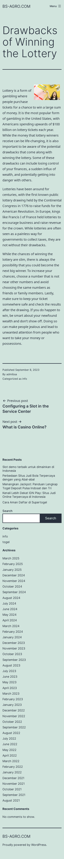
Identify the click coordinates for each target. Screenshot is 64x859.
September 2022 (14, 727)
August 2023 (11, 665)
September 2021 (13, 795)
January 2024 (12, 637)
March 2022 (10, 761)
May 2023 (9, 682)
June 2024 (9, 609)
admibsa (11, 374)
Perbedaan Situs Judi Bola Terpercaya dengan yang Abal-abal (28, 477)
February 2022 (12, 766)
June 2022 (9, 744)
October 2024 (12, 586)
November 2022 (13, 716)
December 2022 (13, 710)
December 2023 (13, 643)
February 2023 (12, 699)
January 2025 (12, 569)
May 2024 (9, 614)
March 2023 (10, 693)
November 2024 (13, 581)
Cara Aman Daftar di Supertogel (24, 502)
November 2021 (13, 783)
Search (7, 511)
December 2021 (13, 778)
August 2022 (11, 733)
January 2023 (12, 704)
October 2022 (12, 721)
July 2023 (9, 671)
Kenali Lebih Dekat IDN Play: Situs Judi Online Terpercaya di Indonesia (29, 494)
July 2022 (9, 738)
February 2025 (12, 564)
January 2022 (12, 772)
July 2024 (9, 603)
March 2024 (11, 626)
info (24, 378)
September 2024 (14, 592)
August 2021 (11, 800)
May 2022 (9, 750)
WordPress (38, 844)
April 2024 (9, 620)
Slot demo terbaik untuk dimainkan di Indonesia (28, 468)
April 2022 (9, 755)
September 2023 (14, 660)
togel (6, 542)
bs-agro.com (16, 6)
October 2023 (12, 654)
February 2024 (12, 631)
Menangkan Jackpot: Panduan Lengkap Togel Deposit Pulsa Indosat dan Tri (30, 486)
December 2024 (13, 575)
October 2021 (11, 789)
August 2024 (11, 598)
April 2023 (9, 688)
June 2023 (9, 676)
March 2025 (10, 558)
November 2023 (13, 648)
